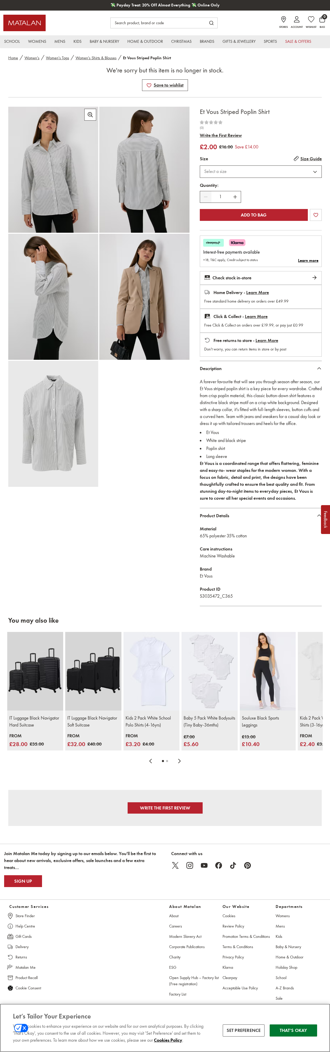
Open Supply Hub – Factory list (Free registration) (194, 980)
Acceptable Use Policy (240, 988)
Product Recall (26, 977)
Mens (280, 926)
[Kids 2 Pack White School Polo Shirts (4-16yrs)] (151, 671)
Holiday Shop (286, 967)
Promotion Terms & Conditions (246, 936)
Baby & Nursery (288, 946)
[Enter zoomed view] (90, 115)
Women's (31, 57)
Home (13, 57)
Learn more (308, 260)
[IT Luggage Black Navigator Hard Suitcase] (35, 671)
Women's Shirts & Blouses (96, 57)
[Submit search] (211, 23)
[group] (26, 740)
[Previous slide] (150, 761)
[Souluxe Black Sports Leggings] (268, 671)
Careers (175, 926)
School (281, 977)
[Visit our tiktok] (233, 865)
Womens (283, 915)
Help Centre (25, 926)
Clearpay (229, 977)
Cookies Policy (168, 1040)
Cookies (228, 915)
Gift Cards (23, 936)
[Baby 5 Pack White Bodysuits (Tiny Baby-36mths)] (209, 671)
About (173, 915)
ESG (172, 967)
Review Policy (233, 926)
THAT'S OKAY (293, 1030)
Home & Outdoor (289, 957)
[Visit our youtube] (204, 865)
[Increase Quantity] (235, 197)
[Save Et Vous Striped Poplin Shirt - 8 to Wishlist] (149, 85)
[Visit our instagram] (190, 865)
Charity (174, 957)
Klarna (227, 967)
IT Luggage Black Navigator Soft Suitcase (92, 721)
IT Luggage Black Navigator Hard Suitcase (34, 721)
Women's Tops (57, 57)
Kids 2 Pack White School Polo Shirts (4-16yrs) (148, 721)
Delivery (22, 946)
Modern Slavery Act (185, 936)
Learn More (257, 292)
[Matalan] (24, 23)
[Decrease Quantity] (205, 197)
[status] (220, 196)
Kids (279, 936)
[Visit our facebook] (218, 865)
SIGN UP (23, 881)
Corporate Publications (187, 946)
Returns (21, 957)
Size (204, 159)
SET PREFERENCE (244, 1030)
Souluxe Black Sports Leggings (260, 721)
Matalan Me (25, 967)
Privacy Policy (233, 957)
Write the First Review (221, 135)
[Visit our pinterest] (247, 865)
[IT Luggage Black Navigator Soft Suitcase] (93, 671)
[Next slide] (179, 761)
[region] (165, 1028)
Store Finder (25, 915)
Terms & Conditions (237, 946)
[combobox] (261, 171)
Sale (279, 998)
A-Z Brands (285, 988)
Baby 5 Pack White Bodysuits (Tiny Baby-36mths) (209, 721)
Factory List (177, 994)
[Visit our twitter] (175, 865)
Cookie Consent (28, 988)
